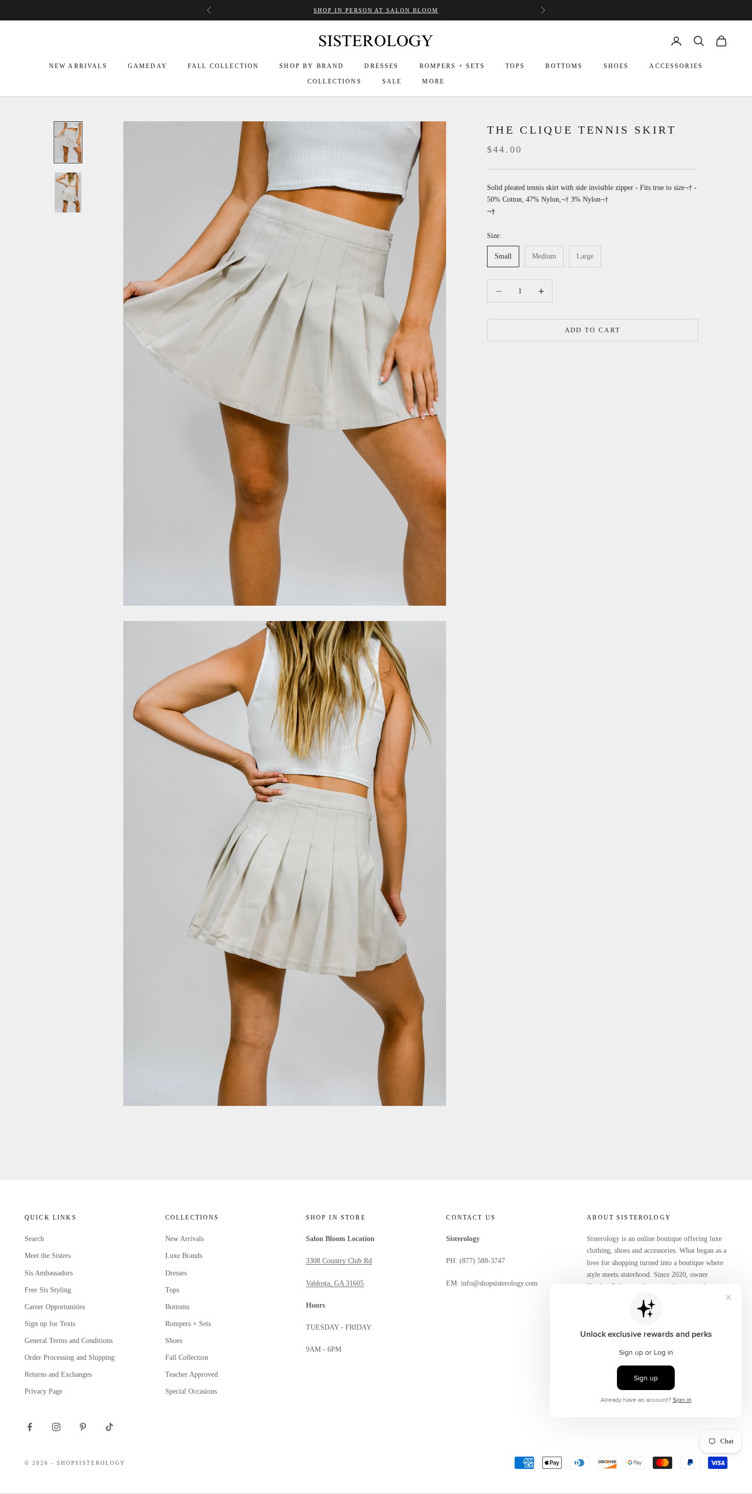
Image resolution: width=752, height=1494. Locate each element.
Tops (172, 1290)
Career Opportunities (55, 1307)
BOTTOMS (564, 66)
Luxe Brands (183, 1256)
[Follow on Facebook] (30, 1427)
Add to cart (593, 330)
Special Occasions (191, 1391)
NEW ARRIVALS (78, 66)
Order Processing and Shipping (70, 1357)
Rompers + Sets (188, 1324)
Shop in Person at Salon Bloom (376, 10)
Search (34, 1239)
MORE (433, 81)
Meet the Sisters (48, 1256)
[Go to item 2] (68, 193)
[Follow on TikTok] (109, 1427)
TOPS (515, 66)
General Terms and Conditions (69, 1340)
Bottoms (177, 1307)
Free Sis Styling (48, 1290)
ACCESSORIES (676, 66)
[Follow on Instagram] (56, 1427)
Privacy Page (43, 1391)
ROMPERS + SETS (452, 66)
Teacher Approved (191, 1374)
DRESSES (381, 66)
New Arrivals (184, 1239)
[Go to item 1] (68, 142)
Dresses (176, 1273)
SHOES (616, 66)
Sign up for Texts (50, 1324)
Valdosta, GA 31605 (335, 1283)
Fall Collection (186, 1357)
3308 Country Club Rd (339, 1261)
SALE (392, 81)
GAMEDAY (147, 66)
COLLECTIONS (334, 81)
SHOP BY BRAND (311, 66)
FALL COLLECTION (223, 66)
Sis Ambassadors (49, 1273)
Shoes (173, 1340)
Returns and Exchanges (58, 1374)
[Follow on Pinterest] (83, 1427)
